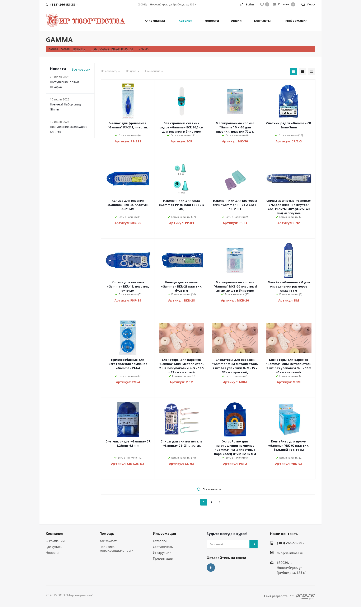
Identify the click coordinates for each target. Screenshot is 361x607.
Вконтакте (211, 567)
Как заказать (108, 541)
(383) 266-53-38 (289, 543)
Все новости (81, 69)
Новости (52, 552)
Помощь (106, 533)
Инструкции (162, 552)
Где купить (54, 547)
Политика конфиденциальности (116, 549)
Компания (54, 533)
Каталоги (160, 541)
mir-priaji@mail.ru (290, 553)
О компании (55, 541)
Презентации (163, 558)
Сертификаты (163, 547)
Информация (164, 533)
